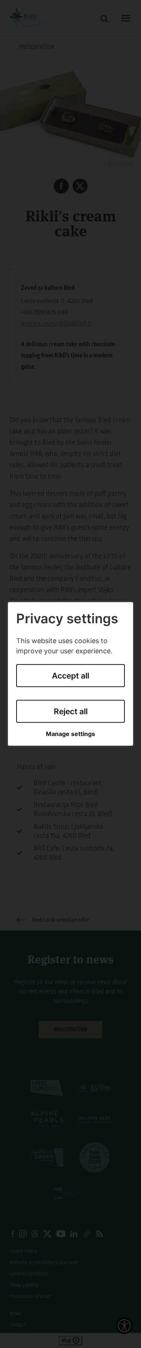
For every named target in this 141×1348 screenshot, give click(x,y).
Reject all (71, 711)
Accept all (70, 675)
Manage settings (70, 734)
